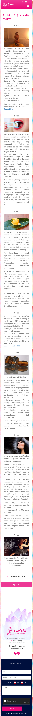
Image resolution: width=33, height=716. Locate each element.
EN (26, 2)
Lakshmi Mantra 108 (12, 346)
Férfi (25, 682)
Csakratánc (8, 109)
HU (22, 2)
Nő (18, 682)
